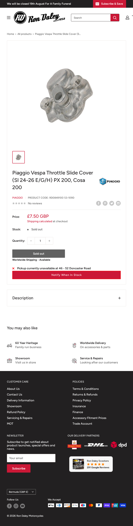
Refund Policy (16, 412)
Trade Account (82, 423)
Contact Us (14, 394)
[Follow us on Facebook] (9, 505)
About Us (13, 388)
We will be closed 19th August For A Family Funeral (39, 3)
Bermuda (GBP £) (18, 491)
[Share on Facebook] (98, 203)
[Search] (114, 17)
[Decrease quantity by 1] (31, 240)
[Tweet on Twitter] (111, 203)
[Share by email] (118, 203)
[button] (66, 275)
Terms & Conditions (86, 388)
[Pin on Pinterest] (105, 203)
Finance (78, 412)
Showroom (14, 406)
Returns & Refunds (85, 394)
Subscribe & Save (112, 3)
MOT (10, 423)
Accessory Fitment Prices (89, 418)
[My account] (127, 17)
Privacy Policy (82, 400)
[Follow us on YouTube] (22, 505)
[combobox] (90, 17)
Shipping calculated (39, 221)
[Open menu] (8, 17)
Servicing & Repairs (19, 418)
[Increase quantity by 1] (49, 240)
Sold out (38, 253)
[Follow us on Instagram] (16, 505)
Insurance (79, 406)
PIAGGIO (17, 197)
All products (24, 34)
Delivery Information (20, 400)
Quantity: (18, 240)
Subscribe (18, 468)
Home (10, 34)
